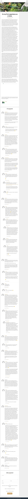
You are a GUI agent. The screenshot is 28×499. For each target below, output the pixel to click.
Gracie (6, 101)
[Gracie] (3, 103)
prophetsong (6, 294)
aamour (5, 283)
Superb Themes (19, 498)
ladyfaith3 (6, 335)
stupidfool (7, 238)
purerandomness (7, 157)
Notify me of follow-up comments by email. (10, 488)
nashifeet (6, 198)
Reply (7, 124)
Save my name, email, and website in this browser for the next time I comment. (9, 486)
